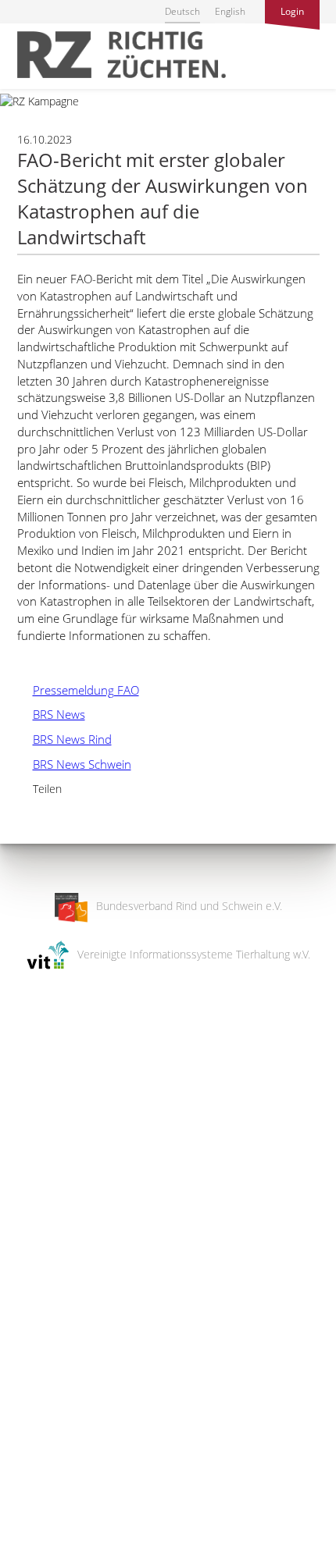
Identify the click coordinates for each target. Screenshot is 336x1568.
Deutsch (182, 11)
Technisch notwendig (25, 1306)
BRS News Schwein (74, 764)
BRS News (51, 714)
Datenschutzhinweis (49, 1560)
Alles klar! (23, 1504)
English (230, 11)
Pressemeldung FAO (78, 690)
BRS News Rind (64, 739)
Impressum (27, 1545)
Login (292, 11)
